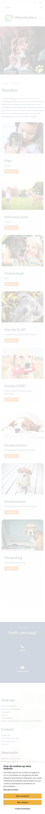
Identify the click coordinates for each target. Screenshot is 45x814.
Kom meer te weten (10, 789)
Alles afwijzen (22, 802)
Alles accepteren (22, 796)
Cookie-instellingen (22, 809)
